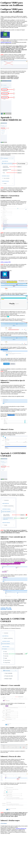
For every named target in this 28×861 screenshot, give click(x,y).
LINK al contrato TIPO (6, 262)
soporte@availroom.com (6, 42)
